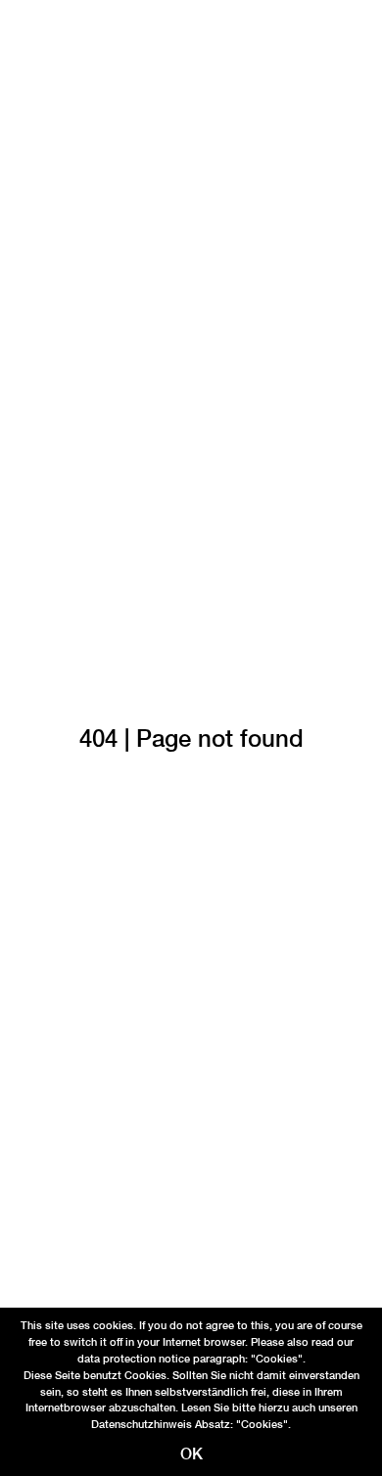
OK (191, 1454)
